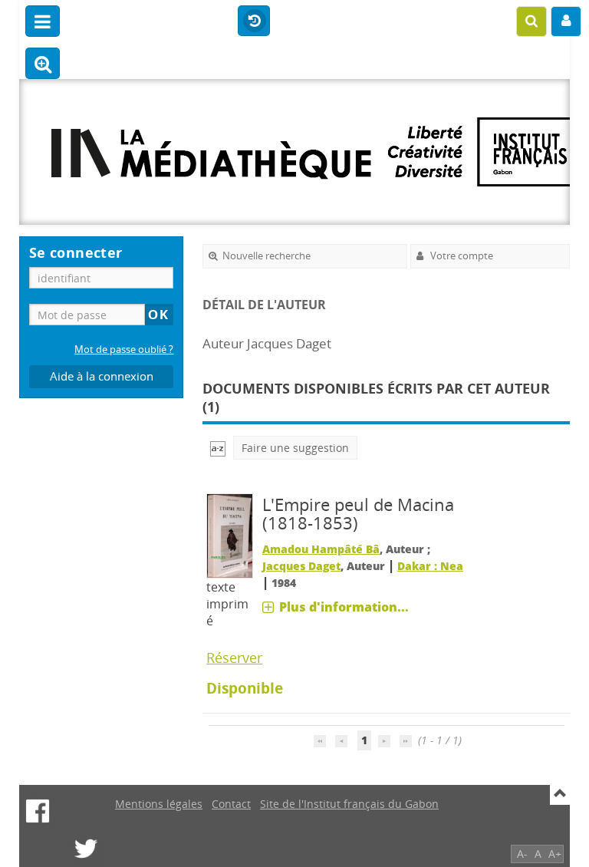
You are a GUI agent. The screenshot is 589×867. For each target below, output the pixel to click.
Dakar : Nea (430, 566)
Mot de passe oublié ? (123, 349)
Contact (231, 803)
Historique (254, 21)
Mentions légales (158, 803)
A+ (554, 853)
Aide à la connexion (101, 376)
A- (522, 853)
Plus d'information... (344, 606)
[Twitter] (85, 848)
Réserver (234, 657)
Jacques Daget (301, 566)
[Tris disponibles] (217, 447)
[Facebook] (37, 811)
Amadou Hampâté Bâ (321, 549)
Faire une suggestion (295, 447)
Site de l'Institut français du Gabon (349, 803)
